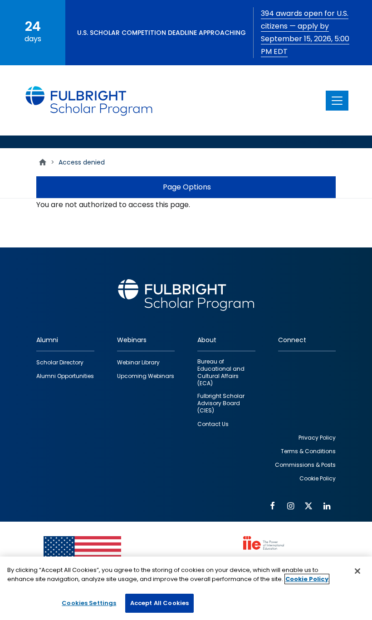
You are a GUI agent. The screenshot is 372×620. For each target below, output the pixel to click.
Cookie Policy (306, 579)
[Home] (89, 100)
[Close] (357, 571)
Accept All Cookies (159, 603)
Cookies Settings (89, 603)
